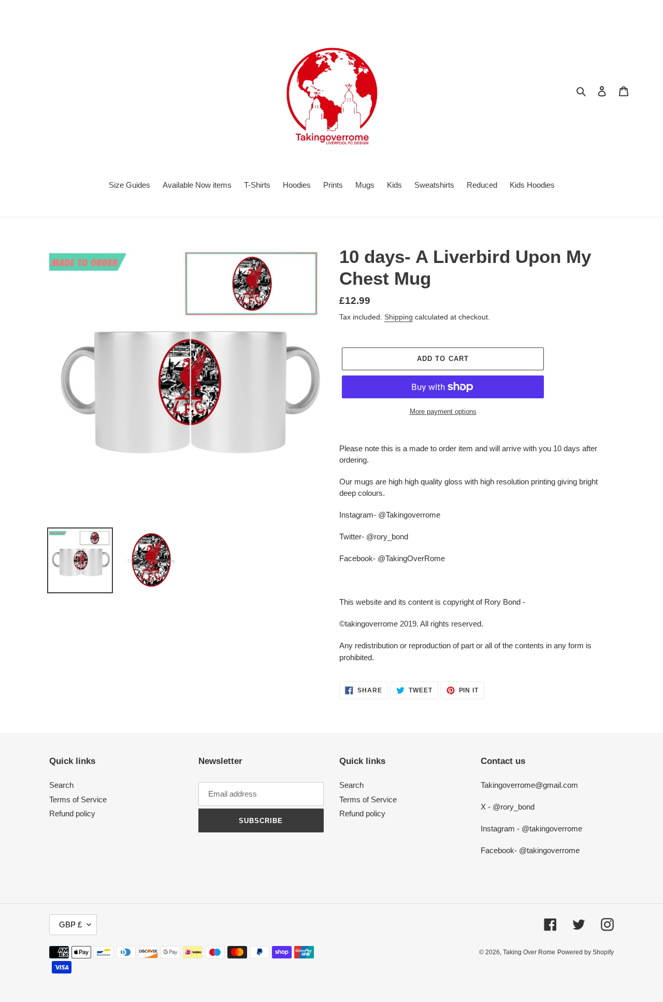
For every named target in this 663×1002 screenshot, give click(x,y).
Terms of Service (78, 799)
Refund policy (72, 813)
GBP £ (70, 924)
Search (61, 785)
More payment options (443, 411)
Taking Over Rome (529, 952)
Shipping (398, 317)
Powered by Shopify (585, 952)
